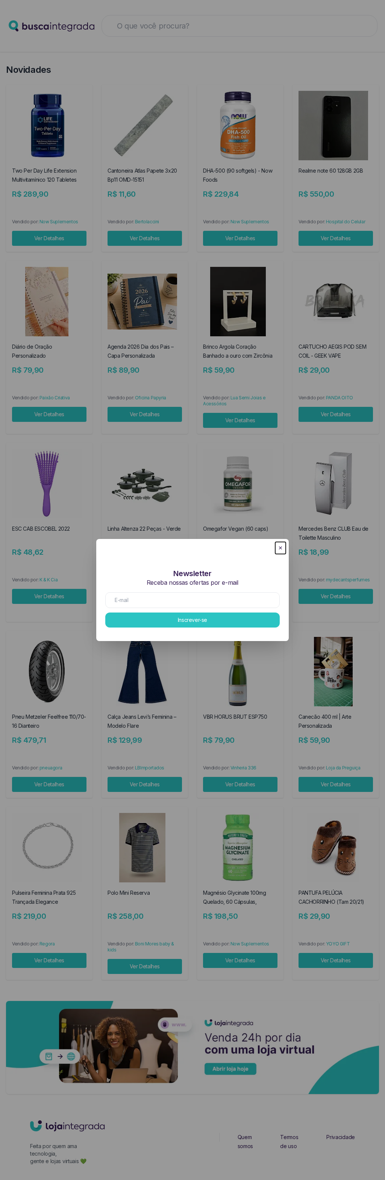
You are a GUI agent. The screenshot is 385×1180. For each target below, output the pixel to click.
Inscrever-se (192, 620)
